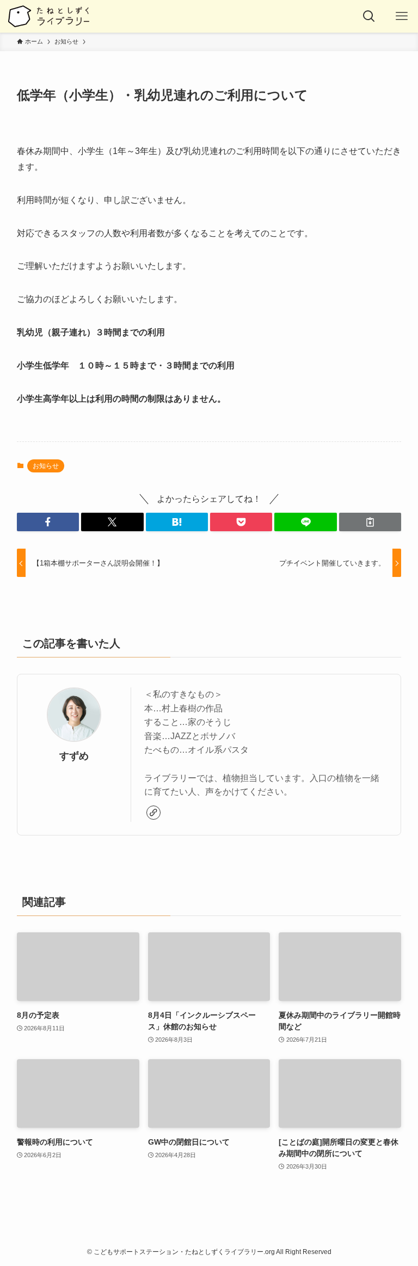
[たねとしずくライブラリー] (48, 16)
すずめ (74, 756)
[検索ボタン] (369, 16)
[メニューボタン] (401, 16)
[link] (153, 813)
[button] (48, 522)
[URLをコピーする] (370, 522)
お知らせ (46, 466)
